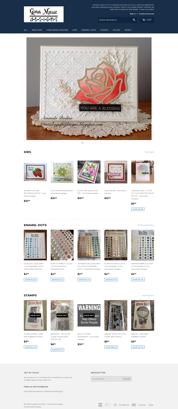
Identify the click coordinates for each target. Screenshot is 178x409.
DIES (74, 30)
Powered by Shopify (32, 407)
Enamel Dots (89, 30)
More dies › (149, 152)
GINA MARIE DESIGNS (57, 30)
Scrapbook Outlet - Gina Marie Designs (46, 404)
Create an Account (146, 14)
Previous (29, 88)
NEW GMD (37, 30)
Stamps (104, 30)
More (128, 30)
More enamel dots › (146, 225)
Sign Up (127, 379)
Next (149, 88)
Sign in (133, 14)
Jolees (116, 30)
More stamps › (148, 295)
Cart (149, 20)
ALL (25, 30)
